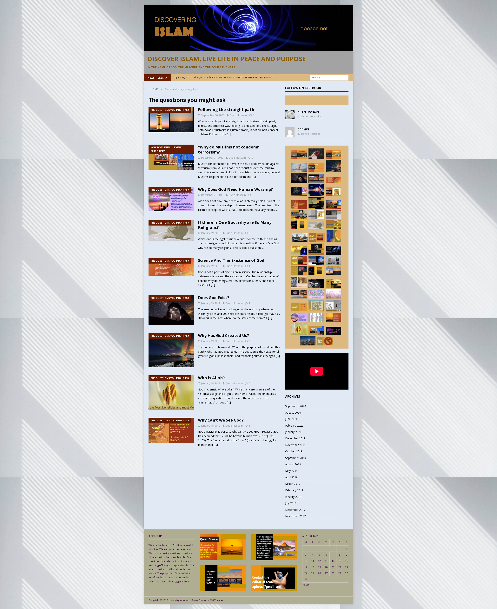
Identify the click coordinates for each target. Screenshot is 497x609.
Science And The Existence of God (231, 260)
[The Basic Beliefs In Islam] (333, 317)
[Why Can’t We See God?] (299, 204)
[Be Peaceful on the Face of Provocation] (333, 293)
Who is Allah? (211, 377)
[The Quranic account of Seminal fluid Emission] (316, 214)
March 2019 (292, 484)
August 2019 (293, 464)
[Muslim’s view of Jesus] (299, 214)
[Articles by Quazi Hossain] (290, 117)
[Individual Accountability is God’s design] (299, 270)
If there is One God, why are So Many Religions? (234, 225)
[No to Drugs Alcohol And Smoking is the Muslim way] (333, 250)
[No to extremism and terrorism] (316, 283)
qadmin (303, 129)
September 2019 (295, 458)
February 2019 (294, 490)
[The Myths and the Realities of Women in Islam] (299, 154)
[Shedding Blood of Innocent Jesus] (316, 305)
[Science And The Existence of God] (333, 180)
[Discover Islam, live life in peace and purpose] (248, 48)
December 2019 (295, 438)
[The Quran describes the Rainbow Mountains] (316, 178)
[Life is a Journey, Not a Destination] (316, 153)
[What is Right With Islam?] (317, 237)
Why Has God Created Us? (223, 335)
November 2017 (295, 516)
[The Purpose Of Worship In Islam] (299, 167)
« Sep (305, 584)
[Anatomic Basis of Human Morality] (299, 191)
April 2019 (291, 477)
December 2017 (295, 510)
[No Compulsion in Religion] (333, 331)
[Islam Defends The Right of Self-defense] (316, 190)
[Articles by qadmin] (290, 134)
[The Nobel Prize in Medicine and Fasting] (333, 224)
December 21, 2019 (212, 157)
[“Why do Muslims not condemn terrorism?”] (316, 330)
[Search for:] (329, 77)
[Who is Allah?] (299, 329)
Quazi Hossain (238, 115)
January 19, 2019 (210, 233)
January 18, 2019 (210, 383)
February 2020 (294, 425)
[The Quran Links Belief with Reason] (299, 250)
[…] (229, 134)
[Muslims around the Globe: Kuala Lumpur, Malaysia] (307, 340)
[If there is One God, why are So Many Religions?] (316, 225)
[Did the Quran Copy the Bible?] (325, 341)
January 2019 (293, 497)
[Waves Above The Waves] (333, 204)
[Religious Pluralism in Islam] (299, 282)
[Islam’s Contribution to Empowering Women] (333, 154)
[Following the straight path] (333, 270)
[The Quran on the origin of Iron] (299, 294)
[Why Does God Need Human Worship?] (299, 317)
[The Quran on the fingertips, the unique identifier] (333, 214)
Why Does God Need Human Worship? (235, 189)
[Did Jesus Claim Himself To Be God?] (299, 224)
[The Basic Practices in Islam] (333, 191)
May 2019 (291, 471)
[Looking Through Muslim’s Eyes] (300, 237)
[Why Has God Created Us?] (333, 166)
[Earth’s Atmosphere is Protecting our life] (316, 260)
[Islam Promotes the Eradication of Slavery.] (316, 203)
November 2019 (295, 445)
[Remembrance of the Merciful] (299, 260)
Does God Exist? (213, 297)
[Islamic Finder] (316, 294)
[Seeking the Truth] (333, 283)
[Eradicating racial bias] (333, 305)
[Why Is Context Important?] (334, 236)
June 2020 (291, 419)
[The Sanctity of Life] (316, 249)
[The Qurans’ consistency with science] (333, 260)
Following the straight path (226, 109)
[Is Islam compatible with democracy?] (316, 317)
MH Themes (216, 600)
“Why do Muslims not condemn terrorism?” (229, 149)
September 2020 (295, 406)
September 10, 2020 (212, 115)
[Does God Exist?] (299, 178)
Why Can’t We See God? (221, 420)
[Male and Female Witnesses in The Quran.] (316, 167)
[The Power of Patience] (299, 307)
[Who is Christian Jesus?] (316, 270)
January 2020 (293, 432)
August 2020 (293, 412)
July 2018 (290, 503)
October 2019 (293, 451)
